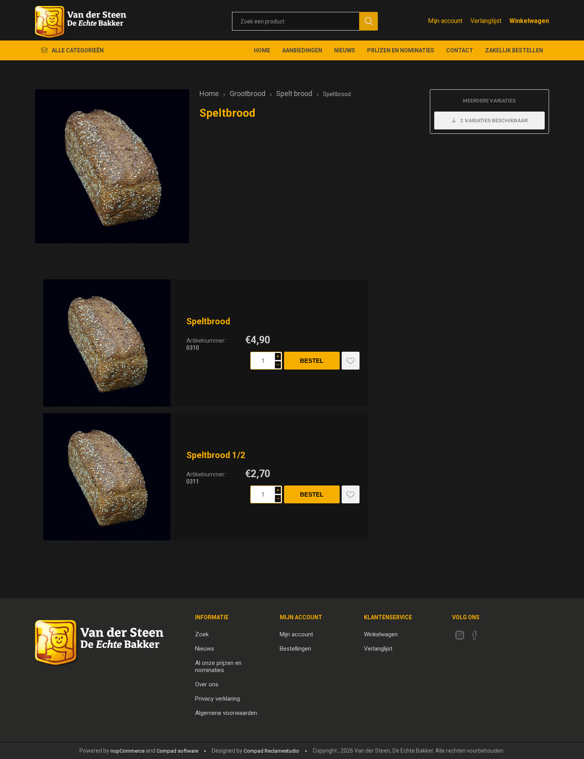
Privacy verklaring (217, 698)
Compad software (177, 751)
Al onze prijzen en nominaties (218, 666)
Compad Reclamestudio (271, 751)
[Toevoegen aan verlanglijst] (351, 361)
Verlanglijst (378, 648)
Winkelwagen (381, 634)
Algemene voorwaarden (226, 713)
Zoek (202, 634)
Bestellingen (295, 648)
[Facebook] (474, 635)
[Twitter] (459, 635)
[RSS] (489, 632)
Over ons (207, 684)
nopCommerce (127, 751)
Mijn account (445, 21)
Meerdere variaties (489, 101)
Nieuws (204, 648)
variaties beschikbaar (494, 120)
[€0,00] (529, 21)
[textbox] (295, 21)
